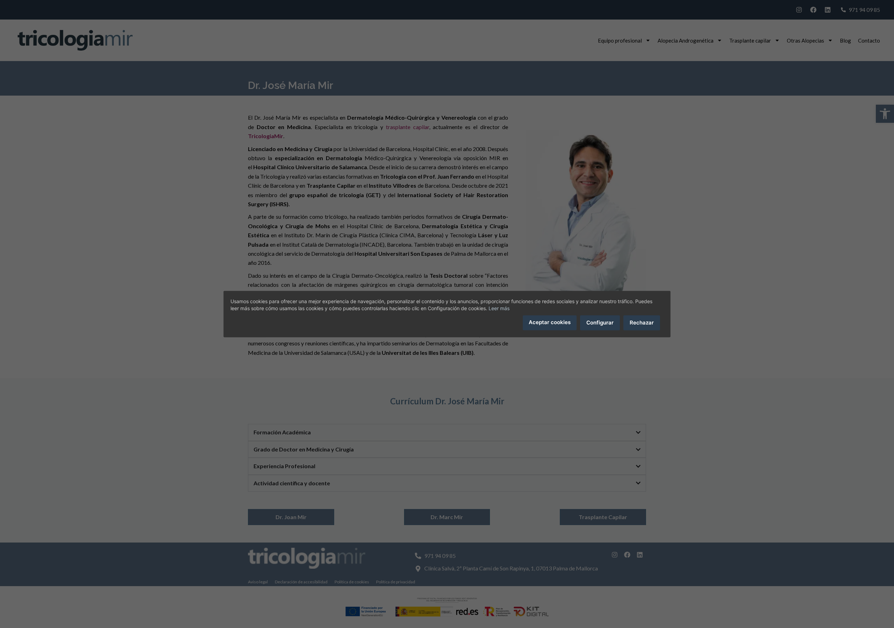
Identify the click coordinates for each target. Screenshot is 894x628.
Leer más (499, 308)
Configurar (600, 322)
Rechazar (642, 322)
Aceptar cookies (550, 322)
